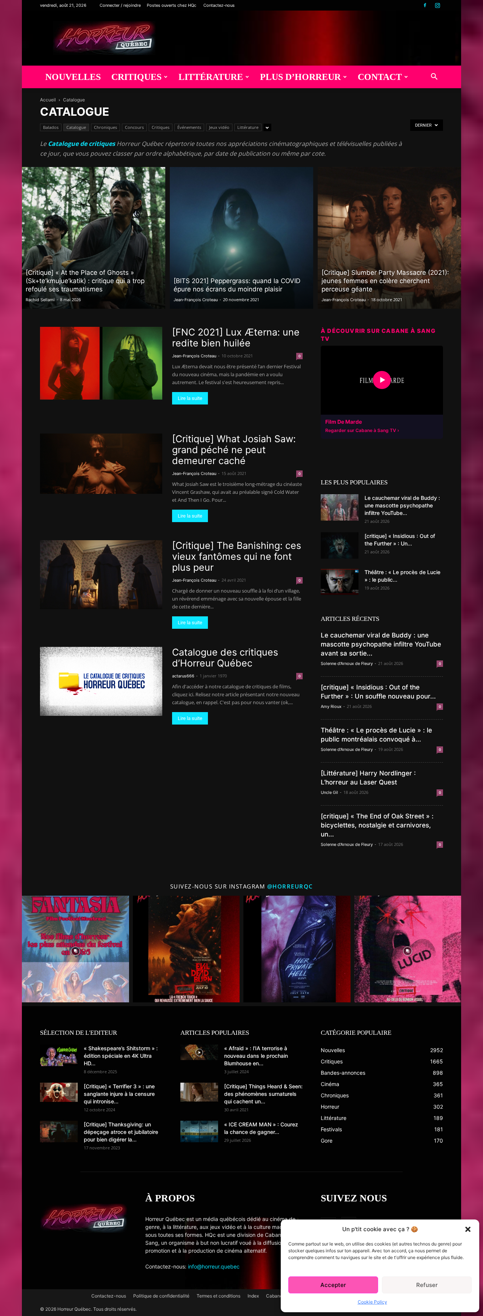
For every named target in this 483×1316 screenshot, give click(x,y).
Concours (134, 127)
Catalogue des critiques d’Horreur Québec (225, 658)
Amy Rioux (331, 706)
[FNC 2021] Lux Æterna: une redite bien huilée (236, 337)
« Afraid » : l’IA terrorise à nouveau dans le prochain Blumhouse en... (256, 1055)
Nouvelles (73, 77)
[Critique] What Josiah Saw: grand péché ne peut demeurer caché (234, 449)
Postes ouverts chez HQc (171, 5)
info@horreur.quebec (214, 1266)
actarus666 (183, 676)
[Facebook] (425, 5)
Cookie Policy (372, 1302)
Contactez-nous (219, 5)
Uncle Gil (329, 792)
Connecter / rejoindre (120, 5)
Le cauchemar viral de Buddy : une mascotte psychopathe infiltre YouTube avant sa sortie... (381, 644)
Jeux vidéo (219, 127)
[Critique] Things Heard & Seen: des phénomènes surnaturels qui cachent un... (263, 1094)
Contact (380, 77)
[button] (468, 1229)
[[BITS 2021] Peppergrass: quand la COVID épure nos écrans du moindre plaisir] (241, 238)
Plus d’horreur (300, 77)
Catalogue (76, 127)
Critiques (136, 77)
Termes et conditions (218, 1296)
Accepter (333, 1284)
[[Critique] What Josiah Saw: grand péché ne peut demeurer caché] (101, 463)
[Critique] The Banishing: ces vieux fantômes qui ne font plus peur (236, 556)
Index (253, 1296)
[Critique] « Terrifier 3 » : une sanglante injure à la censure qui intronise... (119, 1094)
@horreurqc (290, 886)
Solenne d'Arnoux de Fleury (347, 663)
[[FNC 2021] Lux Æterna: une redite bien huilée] (101, 363)
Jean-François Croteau (196, 299)
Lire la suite (190, 398)
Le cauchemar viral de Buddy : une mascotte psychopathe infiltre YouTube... (402, 505)
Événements (189, 127)
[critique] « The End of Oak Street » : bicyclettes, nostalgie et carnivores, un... (377, 825)
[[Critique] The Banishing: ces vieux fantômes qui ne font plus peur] (101, 574)
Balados (50, 127)
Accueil (48, 100)
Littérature (210, 77)
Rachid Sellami (40, 299)
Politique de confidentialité (161, 1296)
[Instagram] (437, 5)
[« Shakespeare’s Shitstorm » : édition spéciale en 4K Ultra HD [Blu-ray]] (59, 1055)
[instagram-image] (75, 949)
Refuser (427, 1284)
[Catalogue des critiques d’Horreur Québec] (101, 681)
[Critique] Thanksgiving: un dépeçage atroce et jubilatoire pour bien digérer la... (121, 1132)
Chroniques (105, 127)
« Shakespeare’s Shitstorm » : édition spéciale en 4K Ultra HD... (121, 1055)
